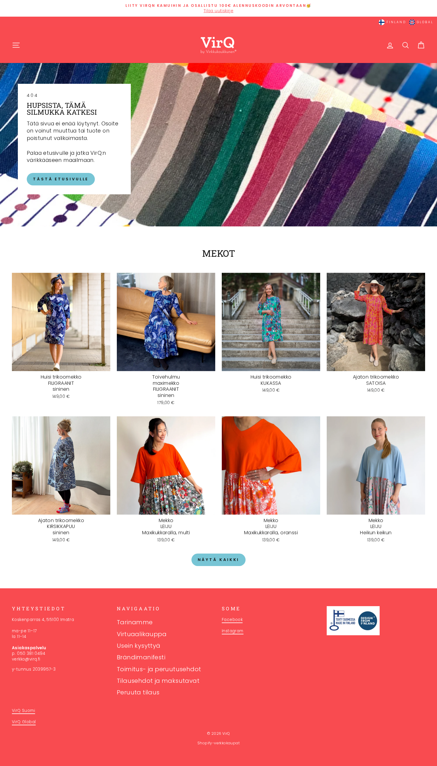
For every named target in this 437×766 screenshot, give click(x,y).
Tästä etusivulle (61, 179)
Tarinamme (135, 622)
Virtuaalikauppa (141, 634)
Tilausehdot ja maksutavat (158, 681)
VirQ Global (24, 722)
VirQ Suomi (23, 710)
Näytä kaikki (219, 559)
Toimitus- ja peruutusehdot (159, 669)
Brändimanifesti (141, 657)
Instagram (232, 631)
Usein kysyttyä (139, 646)
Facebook (232, 619)
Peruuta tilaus (138, 692)
